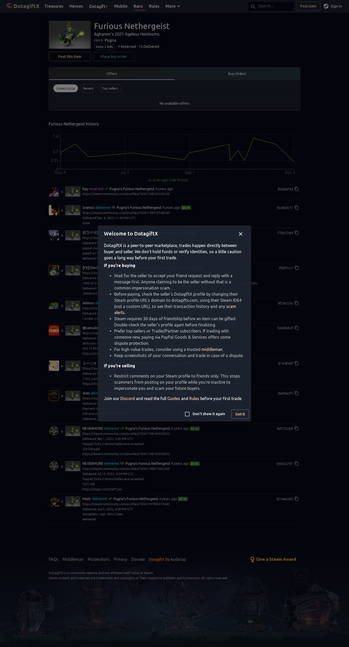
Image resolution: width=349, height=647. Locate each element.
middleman (212, 349)
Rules (194, 398)
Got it (240, 414)
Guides (173, 398)
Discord (127, 398)
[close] (240, 234)
